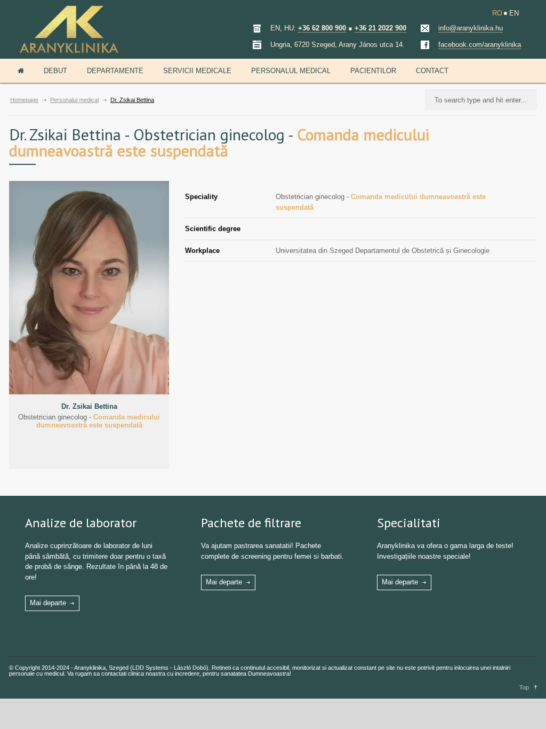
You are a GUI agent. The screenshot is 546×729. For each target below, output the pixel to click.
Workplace (202, 251)
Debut (55, 71)
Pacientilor (373, 71)
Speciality (201, 197)
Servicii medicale (197, 71)
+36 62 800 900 (322, 28)
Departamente (115, 71)
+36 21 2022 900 (380, 28)
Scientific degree (212, 229)
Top (524, 687)
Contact (432, 71)
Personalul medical (291, 71)
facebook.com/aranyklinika (479, 45)
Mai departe (48, 603)
